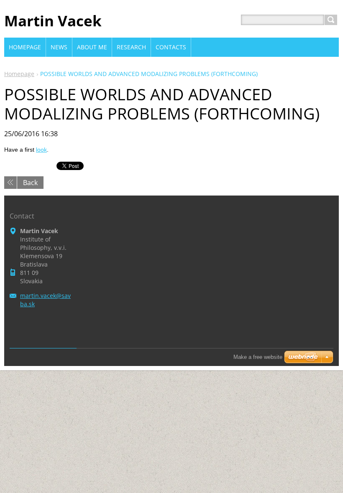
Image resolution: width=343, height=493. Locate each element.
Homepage (19, 74)
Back (30, 182)
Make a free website (257, 357)
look (41, 149)
